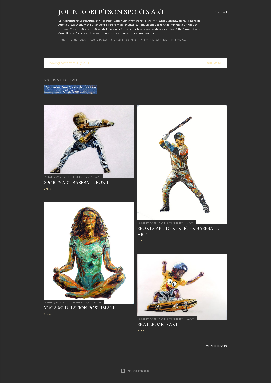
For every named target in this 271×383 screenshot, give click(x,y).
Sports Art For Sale (107, 40)
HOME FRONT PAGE (73, 40)
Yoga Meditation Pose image (79, 308)
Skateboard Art (157, 324)
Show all (215, 63)
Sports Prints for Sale (170, 40)
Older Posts (216, 346)
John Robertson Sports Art (111, 11)
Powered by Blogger (138, 370)
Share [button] (47, 188)
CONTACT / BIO (137, 40)
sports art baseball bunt (76, 182)
